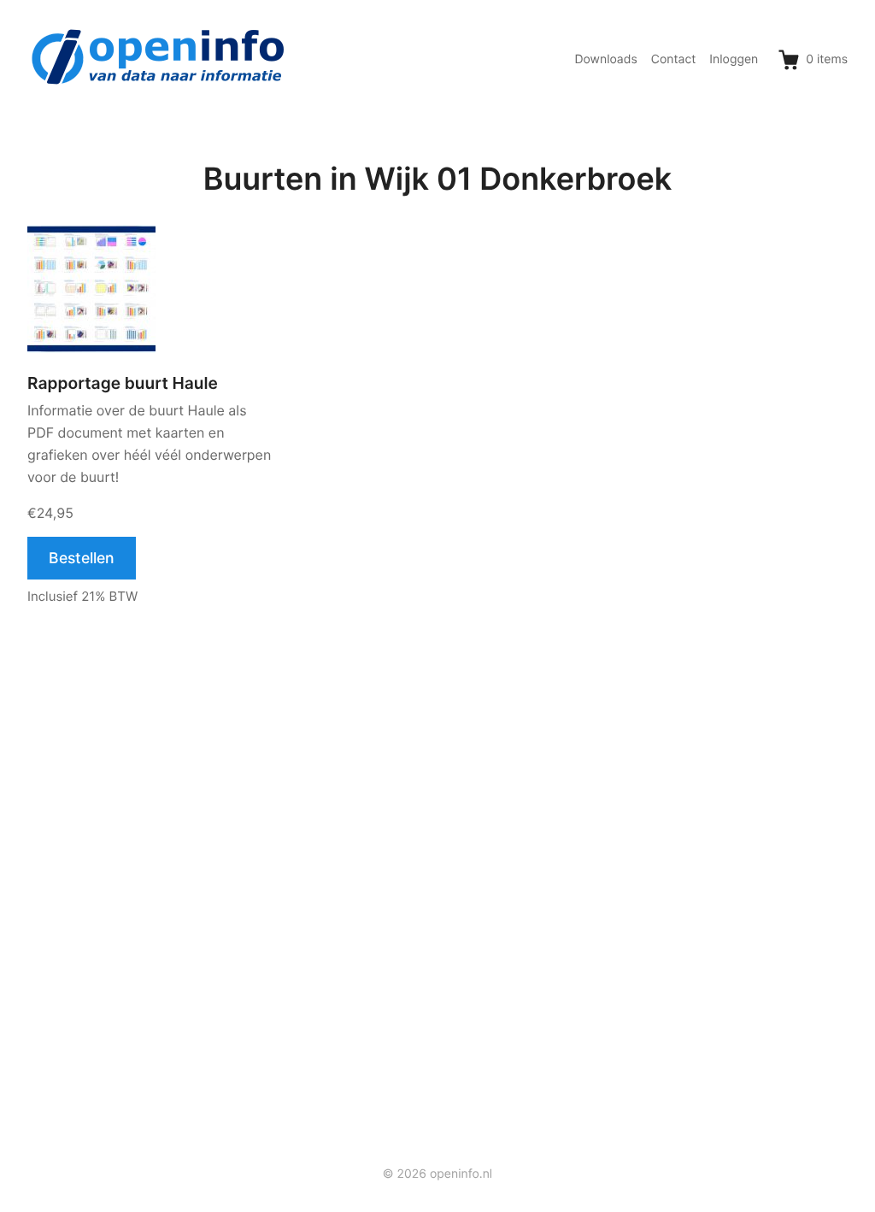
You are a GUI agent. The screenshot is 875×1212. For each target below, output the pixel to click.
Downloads (605, 59)
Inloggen (733, 59)
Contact (673, 59)
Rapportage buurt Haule (122, 383)
